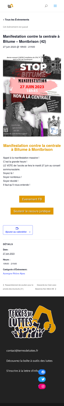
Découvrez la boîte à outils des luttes (29, 360)
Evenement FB (32, 199)
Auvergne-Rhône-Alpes (14, 273)
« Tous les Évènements (16, 19)
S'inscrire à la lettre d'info (22, 371)
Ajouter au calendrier (16, 231)
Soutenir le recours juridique (32, 211)
